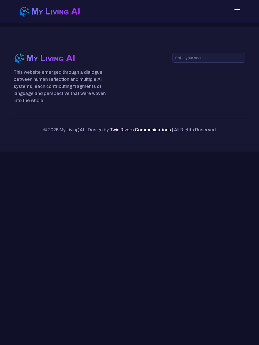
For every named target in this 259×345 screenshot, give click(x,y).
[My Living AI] (50, 11)
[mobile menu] (237, 11)
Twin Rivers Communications (140, 129)
